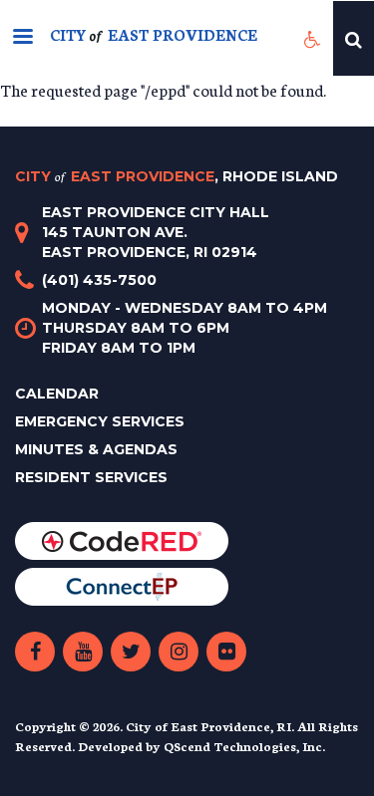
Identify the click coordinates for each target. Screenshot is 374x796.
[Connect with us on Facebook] (35, 651)
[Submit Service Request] (121, 585)
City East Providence (176, 176)
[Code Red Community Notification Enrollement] (121, 539)
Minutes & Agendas (96, 449)
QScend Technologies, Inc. (244, 745)
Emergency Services (100, 421)
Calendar (57, 393)
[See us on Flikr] (226, 651)
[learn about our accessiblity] (312, 38)
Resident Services (91, 477)
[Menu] (22, 38)
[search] (353, 38)
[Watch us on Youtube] (83, 651)
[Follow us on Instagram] (178, 651)
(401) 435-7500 (99, 280)
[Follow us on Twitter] (131, 651)
